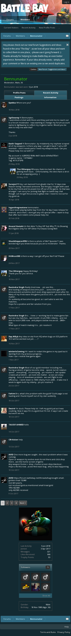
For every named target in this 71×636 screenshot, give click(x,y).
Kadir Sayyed (15, 143)
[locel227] (45, 587)
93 (49, 557)
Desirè (12, 408)
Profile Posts (19, 92)
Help (66, 626)
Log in (66, 2)
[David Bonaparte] (25, 577)
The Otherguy (24, 169)
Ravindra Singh (16, 287)
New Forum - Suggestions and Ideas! (52, 69)
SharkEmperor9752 (18, 241)
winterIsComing (16, 351)
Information (50, 97)
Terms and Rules (48, 632)
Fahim (12, 393)
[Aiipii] (35, 577)
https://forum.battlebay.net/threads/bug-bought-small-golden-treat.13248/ (36, 479)
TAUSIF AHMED (16, 424)
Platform (13, 8)
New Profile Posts (47, 27)
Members (25, 19)
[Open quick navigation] (67, 36)
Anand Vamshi (16, 226)
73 (48, 567)
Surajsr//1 (14, 184)
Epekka (12, 102)
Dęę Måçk (13, 336)
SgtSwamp (14, 117)
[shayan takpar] (35, 587)
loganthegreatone (18, 207)
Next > (23, 503)
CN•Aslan (13, 439)
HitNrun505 (14, 256)
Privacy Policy (63, 632)
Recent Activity (29, 27)
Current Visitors (11, 27)
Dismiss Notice (67, 44)
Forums (10, 19)
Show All (46, 595)
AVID (11, 454)
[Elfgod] (45, 577)
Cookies (33, 69)
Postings (19, 97)
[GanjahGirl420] (25, 587)
